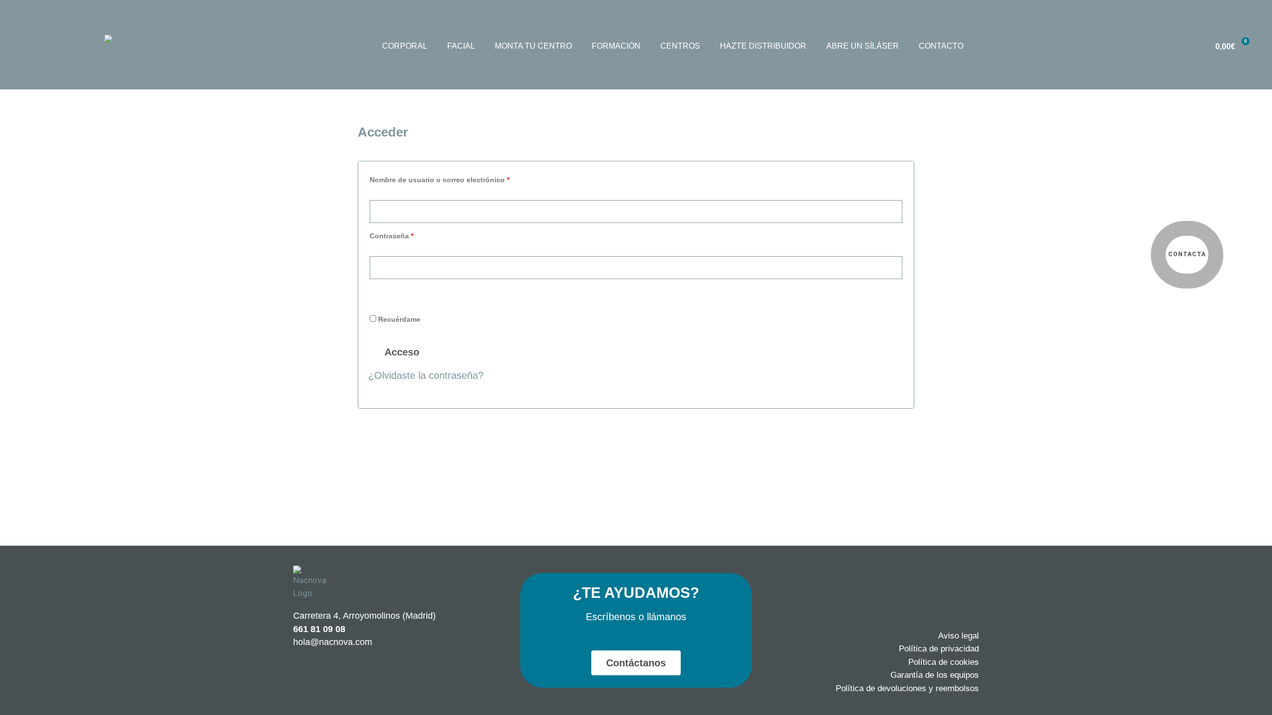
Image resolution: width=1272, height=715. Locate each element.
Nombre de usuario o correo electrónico (458, 178)
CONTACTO (941, 46)
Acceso (402, 352)
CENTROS (680, 46)
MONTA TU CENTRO (533, 46)
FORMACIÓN (616, 46)
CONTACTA (1187, 254)
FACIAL (461, 46)
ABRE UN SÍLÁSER (862, 46)
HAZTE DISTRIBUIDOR (763, 46)
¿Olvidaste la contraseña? (425, 375)
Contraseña (410, 234)
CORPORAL (404, 46)
